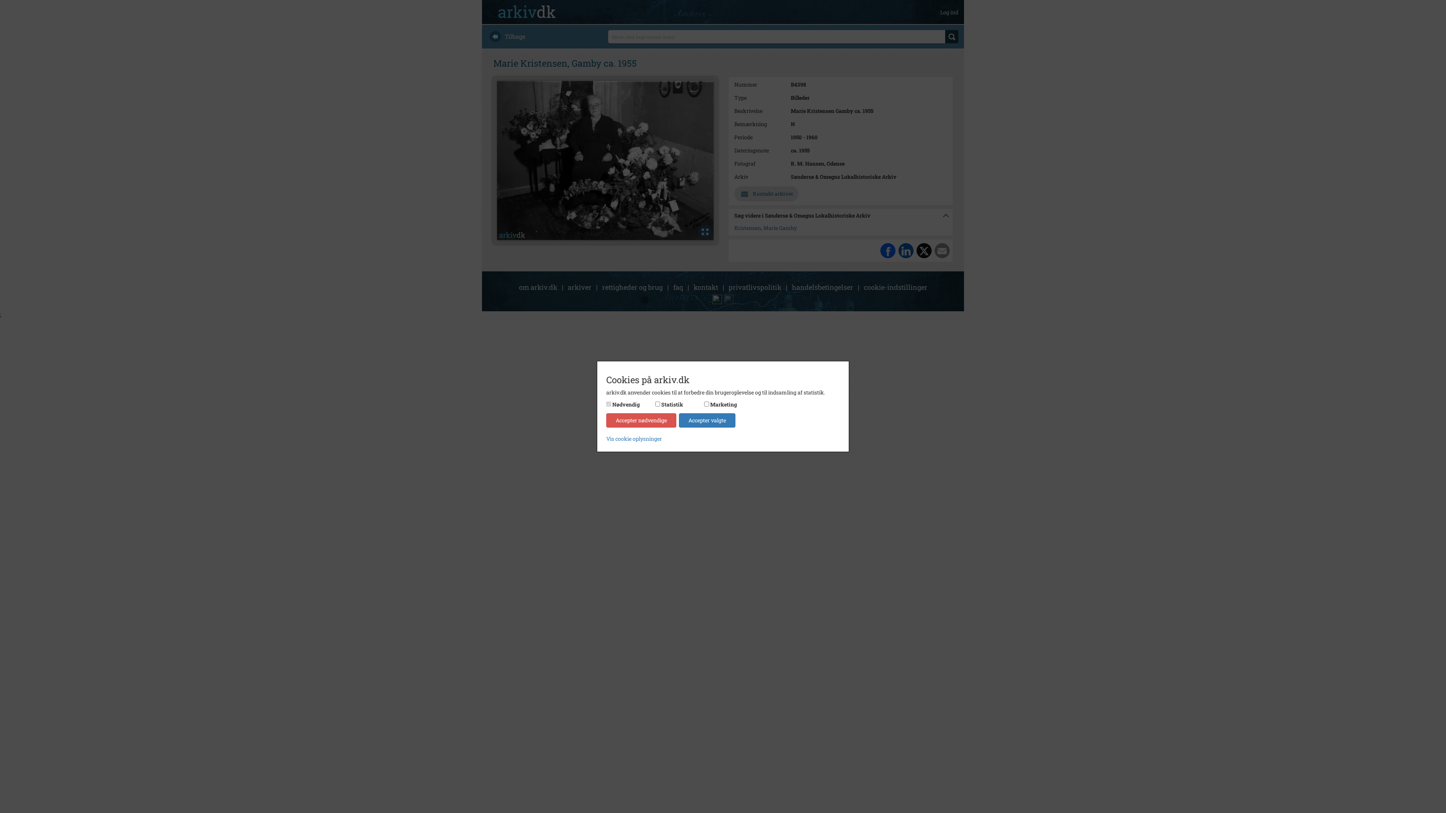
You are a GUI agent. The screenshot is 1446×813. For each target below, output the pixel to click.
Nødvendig (626, 404)
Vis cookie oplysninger (634, 438)
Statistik (672, 404)
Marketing (723, 404)
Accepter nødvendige (641, 420)
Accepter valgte (707, 420)
